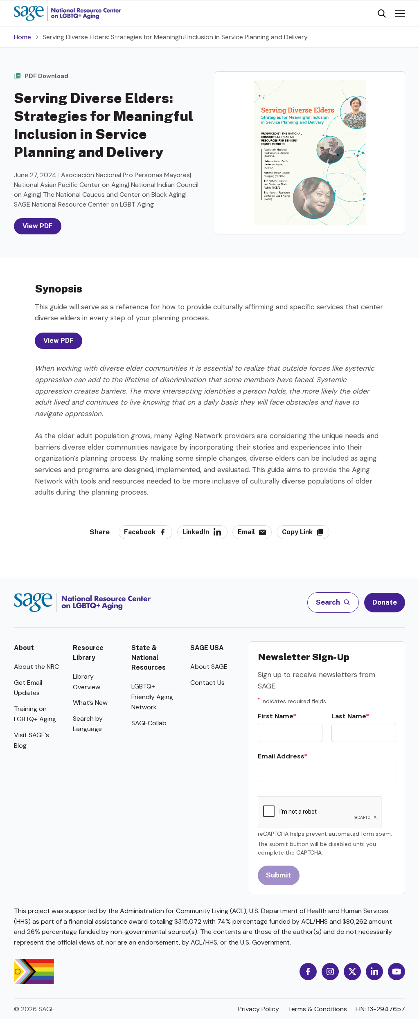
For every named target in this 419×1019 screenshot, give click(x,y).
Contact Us (207, 682)
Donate (384, 602)
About (24, 648)
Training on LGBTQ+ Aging (35, 714)
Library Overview (86, 681)
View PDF (38, 226)
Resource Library (88, 652)
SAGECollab (149, 723)
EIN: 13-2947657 (380, 1009)
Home (22, 37)
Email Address (281, 756)
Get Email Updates (28, 687)
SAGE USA (207, 648)
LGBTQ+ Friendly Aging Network (152, 696)
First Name (275, 716)
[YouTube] (396, 971)
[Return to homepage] (82, 602)
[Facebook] (308, 971)
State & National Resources (148, 657)
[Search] (382, 13)
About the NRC (36, 666)
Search (328, 602)
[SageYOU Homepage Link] (67, 13)
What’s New (90, 702)
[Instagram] (330, 971)
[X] (352, 971)
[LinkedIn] (374, 971)
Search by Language (88, 723)
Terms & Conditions (317, 1009)
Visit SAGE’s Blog (31, 740)
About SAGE (209, 666)
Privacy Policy (258, 1009)
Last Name (348, 716)
